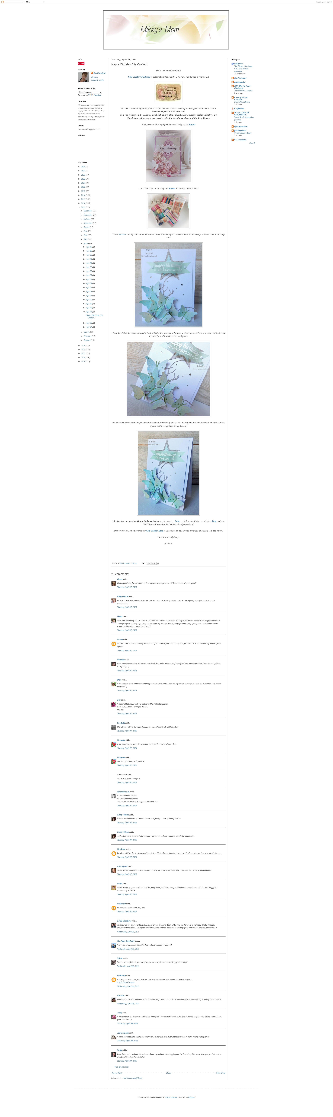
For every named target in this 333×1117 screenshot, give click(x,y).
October (87, 219)
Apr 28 (89, 251)
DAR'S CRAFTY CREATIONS (241, 114)
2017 (83, 199)
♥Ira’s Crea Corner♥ (126, 982)
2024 (83, 171)
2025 (83, 167)
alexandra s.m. (123, 792)
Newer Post (117, 1073)
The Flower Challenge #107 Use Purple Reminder (243, 68)
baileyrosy (238, 64)
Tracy (119, 1013)
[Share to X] (153, 563)
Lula (177, 521)
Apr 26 (89, 255)
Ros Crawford (125, 563)
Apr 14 (89, 291)
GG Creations (240, 140)
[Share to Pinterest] (157, 563)
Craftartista (239, 108)
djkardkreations (241, 126)
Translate (97, 95)
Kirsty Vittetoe (123, 815)
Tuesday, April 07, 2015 (127, 587)
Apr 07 (89, 312)
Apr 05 (89, 323)
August (87, 227)
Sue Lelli (121, 723)
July (86, 231)
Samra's (122, 234)
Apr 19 (89, 279)
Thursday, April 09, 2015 (127, 1023)
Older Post (220, 1073)
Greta (119, 579)
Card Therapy (240, 78)
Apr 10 (89, 299)
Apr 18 (89, 283)
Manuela (121, 740)
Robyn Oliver (123, 596)
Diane (119, 616)
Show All (252, 143)
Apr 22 (89, 267)
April (86, 243)
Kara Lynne (122, 866)
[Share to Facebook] (155, 563)
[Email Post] (143, 563)
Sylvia (119, 958)
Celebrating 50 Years (242, 133)
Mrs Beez (121, 849)
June (86, 235)
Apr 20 (89, 275)
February (88, 336)
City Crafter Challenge (139, 76)
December (88, 211)
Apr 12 (89, 295)
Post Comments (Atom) (132, 1078)
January (87, 340)
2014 (83, 345)
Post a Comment (121, 1067)
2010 (83, 361)
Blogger (191, 1097)
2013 (83, 349)
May (86, 239)
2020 (83, 187)
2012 (83, 353)
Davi (119, 680)
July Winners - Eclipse (243, 90)
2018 (83, 195)
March (86, 332)
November (88, 215)
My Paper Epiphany (125, 941)
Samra (192, 124)
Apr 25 (89, 259)
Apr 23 (89, 263)
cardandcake (239, 82)
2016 (83, 203)
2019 (83, 191)
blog (214, 521)
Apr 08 (89, 308)
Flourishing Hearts (242, 102)
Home (168, 1073)
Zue (119, 700)
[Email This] (148, 563)
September (88, 223)
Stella (119, 1050)
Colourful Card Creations (240, 98)
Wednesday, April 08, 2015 (128, 932)
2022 (83, 179)
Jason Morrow (171, 1097)
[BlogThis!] (150, 563)
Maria (119, 883)
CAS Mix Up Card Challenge (242, 87)
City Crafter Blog (154, 530)
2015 (83, 207)
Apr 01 (89, 327)
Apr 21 (89, 271)
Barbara (120, 995)
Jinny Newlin (123, 1033)
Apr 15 (89, 287)
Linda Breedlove (124, 921)
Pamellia (121, 660)
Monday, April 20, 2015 (127, 1061)
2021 (83, 183)
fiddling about (240, 130)
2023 (83, 175)
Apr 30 (89, 247)
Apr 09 (89, 304)
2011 (83, 357)
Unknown (121, 904)
